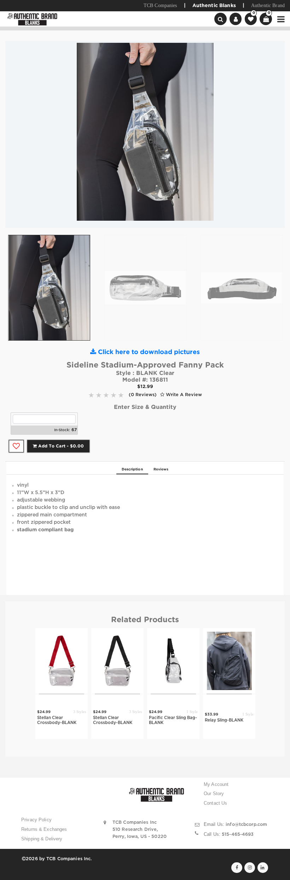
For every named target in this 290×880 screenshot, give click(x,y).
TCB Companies (160, 5)
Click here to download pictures (148, 352)
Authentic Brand (268, 5)
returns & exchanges (44, 829)
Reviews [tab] (161, 469)
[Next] (274, 134)
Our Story (214, 793)
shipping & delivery (41, 838)
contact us (215, 803)
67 (74, 430)
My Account (216, 784)
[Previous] (15, 134)
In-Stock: (62, 430)
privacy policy (36, 819)
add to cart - (60, 446)
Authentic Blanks (214, 6)
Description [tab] (132, 469)
